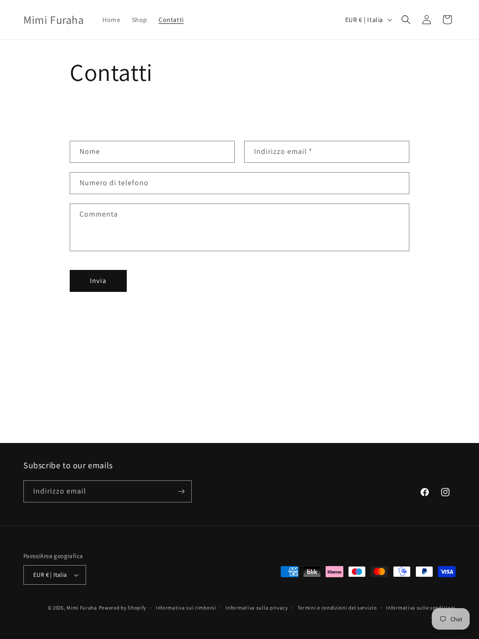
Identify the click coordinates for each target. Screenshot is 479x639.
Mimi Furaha (81, 607)
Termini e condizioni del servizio (337, 607)
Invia (98, 280)
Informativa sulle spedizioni (421, 607)
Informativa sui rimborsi (186, 607)
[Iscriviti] (181, 491)
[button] (406, 19)
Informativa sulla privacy (256, 607)
